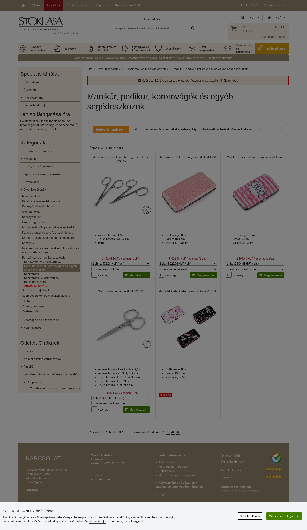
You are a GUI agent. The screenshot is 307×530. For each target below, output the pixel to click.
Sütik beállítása (250, 516)
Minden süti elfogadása (284, 516)
